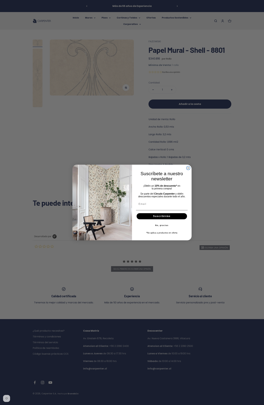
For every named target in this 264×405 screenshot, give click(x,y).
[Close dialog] (188, 168)
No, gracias (162, 225)
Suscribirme (161, 216)
